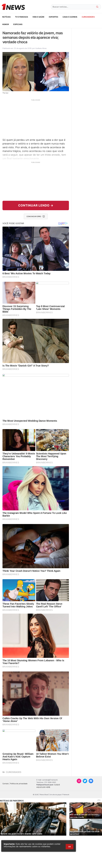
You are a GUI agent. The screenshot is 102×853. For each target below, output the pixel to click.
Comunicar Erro (33, 216)
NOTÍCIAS (6, 17)
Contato (5, 784)
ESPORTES (53, 17)
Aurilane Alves (41, 48)
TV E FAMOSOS (21, 17)
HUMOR (5, 24)
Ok (69, 847)
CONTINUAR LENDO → (35, 205)
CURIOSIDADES (88, 17)
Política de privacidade (18, 784)
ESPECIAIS (17, 24)
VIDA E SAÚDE (38, 17)
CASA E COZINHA (70, 17)
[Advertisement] (35, 118)
